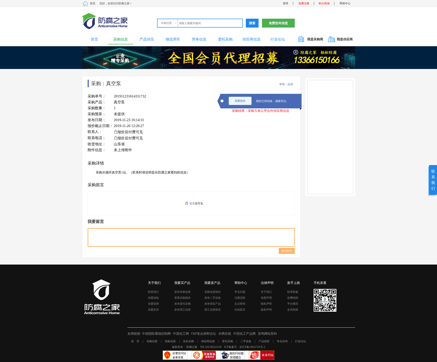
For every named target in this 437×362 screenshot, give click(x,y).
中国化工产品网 (244, 333)
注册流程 (239, 297)
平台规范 (292, 303)
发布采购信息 (182, 291)
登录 (285, 3)
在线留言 (239, 309)
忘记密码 (239, 303)
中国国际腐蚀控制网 (156, 333)
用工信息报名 (212, 309)
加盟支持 (153, 309)
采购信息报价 (212, 291)
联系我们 (153, 291)
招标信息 (170, 341)
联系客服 (292, 291)
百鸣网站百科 (267, 333)
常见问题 (239, 291)
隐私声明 (266, 303)
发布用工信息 (182, 309)
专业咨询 (282, 341)
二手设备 (245, 341)
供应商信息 (251, 39)
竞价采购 (188, 341)
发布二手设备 (212, 297)
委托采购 (225, 39)
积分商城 (324, 3)
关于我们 (266, 291)
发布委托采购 (182, 303)
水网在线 (224, 333)
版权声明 (266, 309)
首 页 (135, 341)
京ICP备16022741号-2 (252, 347)
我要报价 (240, 100)
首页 (92, 3)
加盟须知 (153, 297)
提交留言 (286, 250)
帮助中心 (345, 3)
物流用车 (173, 39)
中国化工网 (181, 333)
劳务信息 (199, 39)
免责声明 (266, 297)
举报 (282, 84)
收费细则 (292, 297)
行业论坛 (277, 39)
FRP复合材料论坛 (203, 333)
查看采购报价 (182, 297)
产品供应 (147, 39)
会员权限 (292, 309)
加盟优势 (153, 303)
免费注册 (303, 3)
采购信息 (120, 39)
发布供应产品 (212, 303)
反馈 (290, 84)
